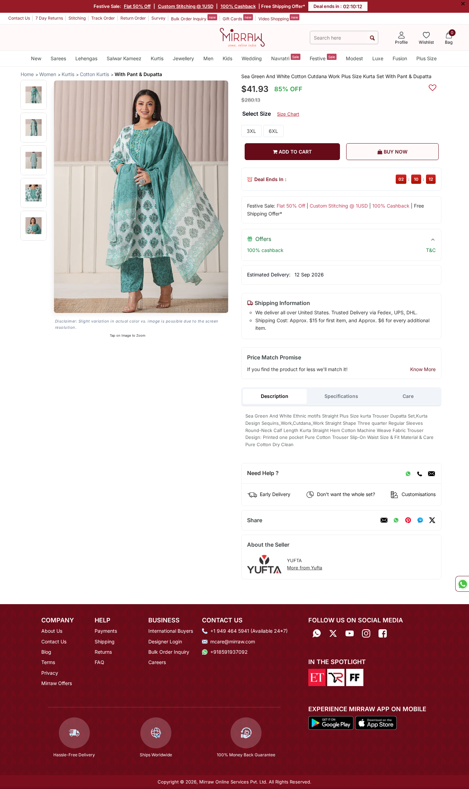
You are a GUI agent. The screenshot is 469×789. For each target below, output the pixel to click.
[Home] (242, 36)
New (36, 58)
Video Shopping (278, 18)
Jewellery (183, 58)
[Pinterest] (408, 520)
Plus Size (426, 58)
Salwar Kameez (124, 58)
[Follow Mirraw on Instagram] (366, 633)
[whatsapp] (396, 520)
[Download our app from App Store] (375, 722)
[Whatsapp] (316, 633)
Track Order (103, 18)
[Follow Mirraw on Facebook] (382, 633)
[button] (33, 94)
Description (274, 396)
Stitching (77, 18)
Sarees (58, 58)
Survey (158, 18)
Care (408, 396)
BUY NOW (394, 152)
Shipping (105, 641)
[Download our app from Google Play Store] (331, 722)
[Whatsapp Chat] (462, 584)
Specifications (341, 396)
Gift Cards (237, 18)
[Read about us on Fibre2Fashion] (354, 677)
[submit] (372, 37)
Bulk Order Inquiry (193, 18)
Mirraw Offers (56, 683)
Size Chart (288, 114)
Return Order (133, 18)
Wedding (252, 58)
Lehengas (86, 58)
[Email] (431, 473)
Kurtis (157, 58)
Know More (423, 369)
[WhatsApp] (408, 473)
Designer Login (165, 641)
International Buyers (170, 631)
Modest (354, 58)
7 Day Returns (49, 18)
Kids (227, 58)
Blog (46, 652)
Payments (106, 631)
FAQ (99, 662)
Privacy (49, 673)
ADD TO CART (294, 152)
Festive (322, 58)
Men (208, 58)
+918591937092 (229, 652)
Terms (48, 662)
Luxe (377, 58)
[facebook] (420, 520)
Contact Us (19, 18)
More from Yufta (304, 567)
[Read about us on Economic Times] (317, 677)
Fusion (400, 58)
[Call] (419, 473)
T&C (431, 250)
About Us (51, 631)
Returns (103, 652)
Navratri (285, 58)
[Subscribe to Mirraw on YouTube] (349, 633)
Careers (157, 662)
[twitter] (432, 520)
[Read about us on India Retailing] (335, 677)
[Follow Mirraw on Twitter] (333, 633)
